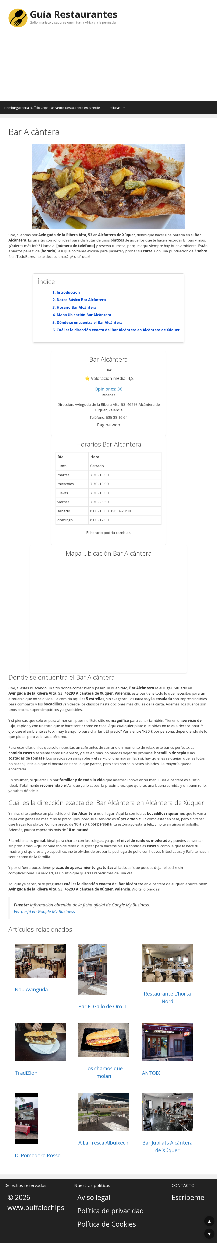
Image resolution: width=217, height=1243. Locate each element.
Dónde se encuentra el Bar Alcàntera (89, 322)
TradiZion (26, 1072)
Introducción (68, 292)
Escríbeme (188, 1197)
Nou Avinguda (31, 989)
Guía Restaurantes (74, 14)
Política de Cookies (106, 1224)
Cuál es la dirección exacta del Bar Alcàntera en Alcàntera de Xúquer (118, 329)
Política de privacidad (110, 1210)
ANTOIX (151, 1072)
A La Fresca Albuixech (103, 1142)
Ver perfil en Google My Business (44, 911)
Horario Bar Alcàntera (76, 307)
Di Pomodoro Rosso (38, 1155)
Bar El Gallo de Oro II (102, 1006)
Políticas (114, 107)
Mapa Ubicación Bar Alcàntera (84, 314)
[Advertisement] (108, 69)
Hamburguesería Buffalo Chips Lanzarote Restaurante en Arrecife (52, 107)
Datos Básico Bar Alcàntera (81, 299)
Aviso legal (93, 1197)
